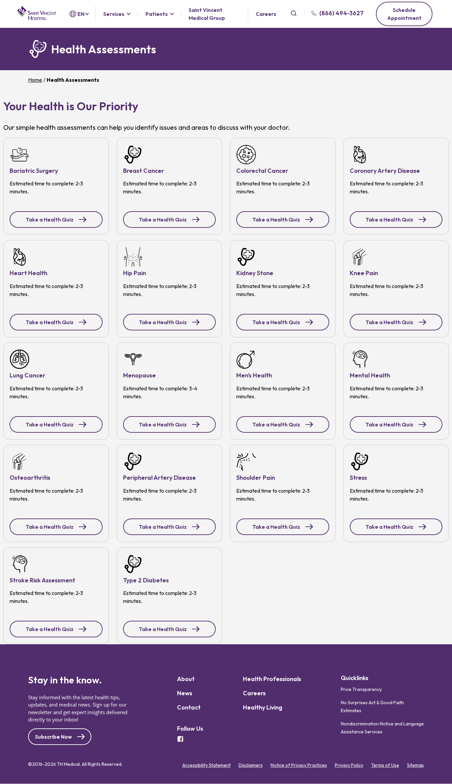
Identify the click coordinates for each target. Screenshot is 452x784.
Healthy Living (262, 707)
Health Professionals (272, 679)
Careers (266, 14)
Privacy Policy (349, 765)
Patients (157, 14)
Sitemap (415, 765)
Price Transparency (361, 689)
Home (35, 79)
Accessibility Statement (206, 765)
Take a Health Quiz (49, 219)
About (186, 679)
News (184, 693)
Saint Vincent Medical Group (207, 14)
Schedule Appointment (404, 14)
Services (113, 14)
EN (80, 14)
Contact (189, 707)
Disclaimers (251, 765)
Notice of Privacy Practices (299, 765)
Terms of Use (385, 765)
